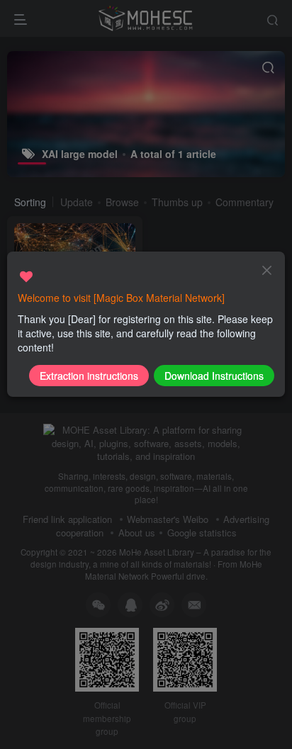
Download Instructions (214, 375)
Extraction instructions (89, 375)
